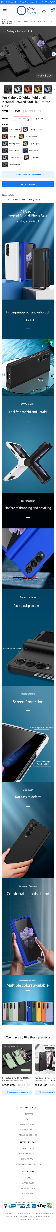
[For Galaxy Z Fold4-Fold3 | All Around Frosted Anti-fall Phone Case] (28, 54)
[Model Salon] (26, 10)
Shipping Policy (28, 1124)
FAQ (28, 1119)
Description (8, 195)
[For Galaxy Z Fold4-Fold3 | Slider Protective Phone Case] (17, 1059)
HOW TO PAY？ (28, 1159)
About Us (28, 1114)
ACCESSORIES (28, 1193)
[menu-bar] (6, 10)
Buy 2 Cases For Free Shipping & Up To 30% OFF (28, 2)
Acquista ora (28, 184)
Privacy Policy (28, 1130)
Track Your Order (28, 1154)
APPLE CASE (28, 1183)
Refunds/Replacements (28, 1164)
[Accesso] (44, 10)
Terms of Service (28, 1135)
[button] (2, 54)
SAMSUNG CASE (28, 1188)
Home (28, 1178)
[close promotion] (54, 2)
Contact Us (28, 1148)
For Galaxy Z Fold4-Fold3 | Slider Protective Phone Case (16, 1079)
